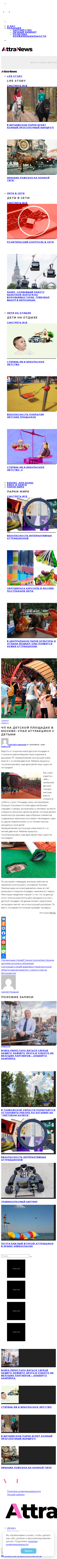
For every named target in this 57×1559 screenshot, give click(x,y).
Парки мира (15, 487)
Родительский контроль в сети (30, 242)
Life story (15, 76)
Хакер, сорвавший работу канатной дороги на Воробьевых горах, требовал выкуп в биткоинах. (28, 296)
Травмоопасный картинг (19, 1201)
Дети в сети (16, 193)
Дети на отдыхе (19, 313)
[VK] (28, 919)
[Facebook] (28, 933)
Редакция (14, 28)
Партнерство (22, 30)
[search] (31, 1256)
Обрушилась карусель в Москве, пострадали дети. (31, 589)
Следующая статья (11, 966)
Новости (5, 747)
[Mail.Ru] (28, 928)
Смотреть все (17, 85)
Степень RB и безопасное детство (26, 1407)
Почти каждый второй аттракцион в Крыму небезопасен (27, 1245)
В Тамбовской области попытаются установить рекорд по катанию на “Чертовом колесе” (28, 1113)
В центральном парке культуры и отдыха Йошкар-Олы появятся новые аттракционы (31, 644)
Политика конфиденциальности (29, 35)
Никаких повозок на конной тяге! (26, 1467)
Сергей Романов (17, 745)
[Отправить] (28, 956)
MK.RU (53, 913)
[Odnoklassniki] (28, 923)
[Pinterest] (28, 942)
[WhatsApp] (28, 947)
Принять (29, 1551)
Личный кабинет (25, 32)
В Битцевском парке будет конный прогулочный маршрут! (30, 126)
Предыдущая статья (11, 960)
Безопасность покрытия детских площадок (25, 415)
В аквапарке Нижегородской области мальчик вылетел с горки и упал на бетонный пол (26, 970)
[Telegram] (28, 937)
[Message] (28, 951)
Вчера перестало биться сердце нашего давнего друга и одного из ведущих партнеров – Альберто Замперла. (27, 1054)
